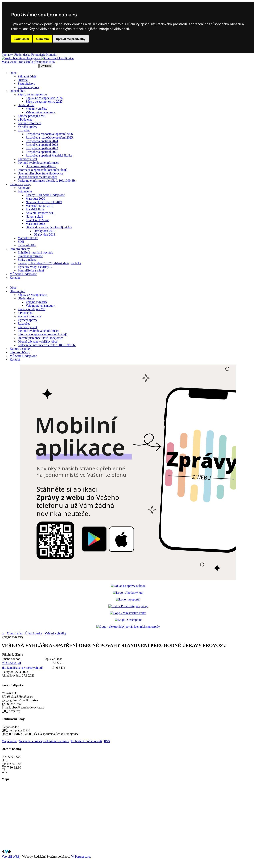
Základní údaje (27, 76)
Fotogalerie (38, 54)
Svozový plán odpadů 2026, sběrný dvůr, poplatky (49, 263)
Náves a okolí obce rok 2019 (44, 202)
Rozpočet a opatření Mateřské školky (49, 155)
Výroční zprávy (27, 126)
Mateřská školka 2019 (39, 205)
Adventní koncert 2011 (40, 213)
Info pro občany (20, 249)
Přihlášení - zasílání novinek (35, 252)
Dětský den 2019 (44, 231)
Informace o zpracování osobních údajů (42, 169)
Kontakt (51, 54)
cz (3, 633)
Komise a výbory (28, 87)
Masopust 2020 (35, 198)
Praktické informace (30, 256)
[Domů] (38, 58)
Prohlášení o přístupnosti (32, 61)
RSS (52, 61)
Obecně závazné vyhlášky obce (37, 177)
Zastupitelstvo (26, 83)
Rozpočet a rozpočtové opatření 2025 (49, 137)
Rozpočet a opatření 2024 (42, 141)
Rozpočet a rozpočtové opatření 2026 (49, 134)
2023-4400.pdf (11, 663)
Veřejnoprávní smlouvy (40, 112)
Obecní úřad (17, 90)
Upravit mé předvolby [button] (70, 39)
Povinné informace (29, 123)
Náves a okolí (34, 216)
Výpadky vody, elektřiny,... (35, 267)
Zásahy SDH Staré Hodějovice (45, 195)
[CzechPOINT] (128, 619)
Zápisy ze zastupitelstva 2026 (44, 98)
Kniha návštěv (27, 245)
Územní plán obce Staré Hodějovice (40, 173)
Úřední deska (22, 54)
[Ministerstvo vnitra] (128, 613)
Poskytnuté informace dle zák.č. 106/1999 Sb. (47, 180)
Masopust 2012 (35, 223)
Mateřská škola (35, 209)
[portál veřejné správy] (128, 606)
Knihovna (24, 187)
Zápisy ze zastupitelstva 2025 (44, 101)
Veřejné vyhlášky (36, 108)
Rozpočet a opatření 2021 (42, 152)
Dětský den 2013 (44, 234)
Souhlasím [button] (21, 39)
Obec (13, 72)
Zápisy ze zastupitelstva (32, 94)
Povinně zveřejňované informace (38, 162)
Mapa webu (9, 61)
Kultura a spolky (20, 184)
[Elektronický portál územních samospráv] (128, 626)
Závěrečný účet (27, 159)
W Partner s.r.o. (81, 856)
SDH (21, 241)
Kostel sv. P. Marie (37, 220)
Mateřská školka (28, 238)
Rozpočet (24, 130)
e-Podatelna (25, 119)
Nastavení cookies (30, 741)
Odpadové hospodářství (41, 166)
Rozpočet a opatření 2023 (42, 144)
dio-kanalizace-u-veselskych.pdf (22, 667)
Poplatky (7, 54)
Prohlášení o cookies (56, 741)
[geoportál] (128, 599)
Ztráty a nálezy (27, 259)
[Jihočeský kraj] (128, 592)
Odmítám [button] (42, 39)
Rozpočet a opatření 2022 (42, 148)
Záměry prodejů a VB (31, 116)
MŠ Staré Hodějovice (23, 274)
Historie (23, 80)
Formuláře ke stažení (31, 270)
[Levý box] (128, 586)
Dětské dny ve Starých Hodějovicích (49, 227)
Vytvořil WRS (11, 856)
